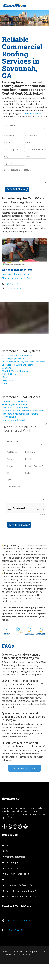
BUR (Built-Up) (9, 374)
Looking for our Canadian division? (21, 896)
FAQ (7, 845)
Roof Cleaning (9, 416)
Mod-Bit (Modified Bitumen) (15, 371)
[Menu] (45, 5)
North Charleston (33, 113)
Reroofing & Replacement (14, 404)
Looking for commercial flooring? (20, 890)
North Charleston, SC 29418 (17, 278)
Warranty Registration (15, 856)
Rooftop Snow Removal (13, 420)
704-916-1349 (12, 284)
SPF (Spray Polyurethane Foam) (17, 364)
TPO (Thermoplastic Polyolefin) (17, 355)
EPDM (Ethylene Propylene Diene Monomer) (23, 361)
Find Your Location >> (19, 920)
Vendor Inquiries (13, 862)
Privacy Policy (11, 868)
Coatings (6, 367)
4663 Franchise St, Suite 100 (17, 274)
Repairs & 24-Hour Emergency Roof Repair (23, 410)
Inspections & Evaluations (14, 401)
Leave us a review (13, 288)
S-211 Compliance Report (17, 873)
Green (5, 383)
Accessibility (10, 879)
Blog (7, 851)
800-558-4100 (15, 930)
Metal (5, 377)
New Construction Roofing (15, 407)
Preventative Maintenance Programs (20, 413)
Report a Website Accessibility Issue (22, 885)
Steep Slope (8, 380)
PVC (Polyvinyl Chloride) (13, 358)
